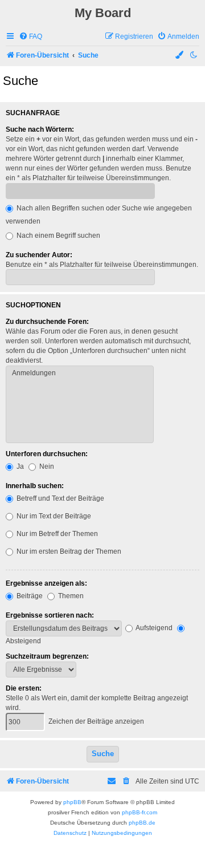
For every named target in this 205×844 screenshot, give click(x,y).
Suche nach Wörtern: (40, 129)
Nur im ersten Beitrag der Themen (68, 551)
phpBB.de (142, 822)
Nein (46, 466)
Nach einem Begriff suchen (57, 236)
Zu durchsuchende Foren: (47, 322)
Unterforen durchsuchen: (47, 454)
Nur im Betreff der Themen (56, 534)
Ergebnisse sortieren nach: (50, 615)
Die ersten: (24, 688)
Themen (70, 596)
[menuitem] (30, 36)
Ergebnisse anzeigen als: (46, 583)
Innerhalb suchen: (35, 486)
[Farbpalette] (180, 55)
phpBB (72, 802)
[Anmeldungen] (80, 373)
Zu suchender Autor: (39, 255)
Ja (19, 466)
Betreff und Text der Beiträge (59, 498)
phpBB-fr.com (139, 812)
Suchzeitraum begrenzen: (47, 656)
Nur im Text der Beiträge (53, 516)
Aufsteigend (153, 628)
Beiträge (29, 596)
